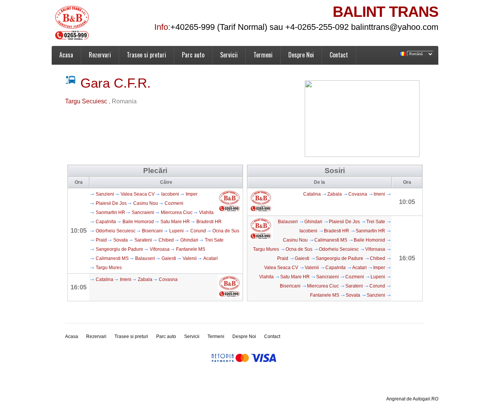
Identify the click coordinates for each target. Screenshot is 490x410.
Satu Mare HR (175, 221)
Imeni (125, 279)
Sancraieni (143, 212)
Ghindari (189, 240)
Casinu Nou (145, 203)
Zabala (145, 279)
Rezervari (100, 54)
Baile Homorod (138, 221)
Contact (339, 54)
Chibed (166, 240)
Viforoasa (160, 249)
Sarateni (143, 240)
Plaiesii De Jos (111, 203)
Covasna (168, 279)
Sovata (120, 240)
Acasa (66, 54)
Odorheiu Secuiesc (116, 231)
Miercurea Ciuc (177, 212)
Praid (101, 240)
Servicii (229, 54)
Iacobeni (170, 194)
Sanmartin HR (110, 212)
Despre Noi (301, 54)
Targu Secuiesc (87, 101)
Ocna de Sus (225, 231)
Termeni (263, 54)
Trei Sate (214, 240)
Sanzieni (105, 194)
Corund (198, 231)
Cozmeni (174, 203)
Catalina (104, 279)
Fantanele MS (190, 249)
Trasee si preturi (146, 54)
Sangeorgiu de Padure (119, 249)
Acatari (210, 258)
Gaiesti (169, 258)
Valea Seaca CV (138, 194)
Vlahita (206, 212)
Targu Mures (109, 267)
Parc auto (193, 54)
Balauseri (145, 258)
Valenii (190, 258)
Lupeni (176, 231)
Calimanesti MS (112, 258)
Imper (192, 194)
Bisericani (152, 231)
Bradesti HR (209, 221)
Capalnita (106, 221)
